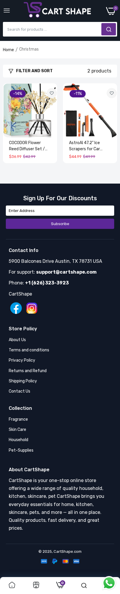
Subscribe (60, 224)
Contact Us (19, 391)
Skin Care (17, 429)
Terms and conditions (29, 350)
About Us (17, 339)
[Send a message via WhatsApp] (109, 583)
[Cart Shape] (58, 11)
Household (18, 439)
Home (8, 49)
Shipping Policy (23, 381)
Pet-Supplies (21, 450)
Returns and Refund (28, 370)
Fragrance (18, 419)
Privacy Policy (22, 360)
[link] (52, 93)
